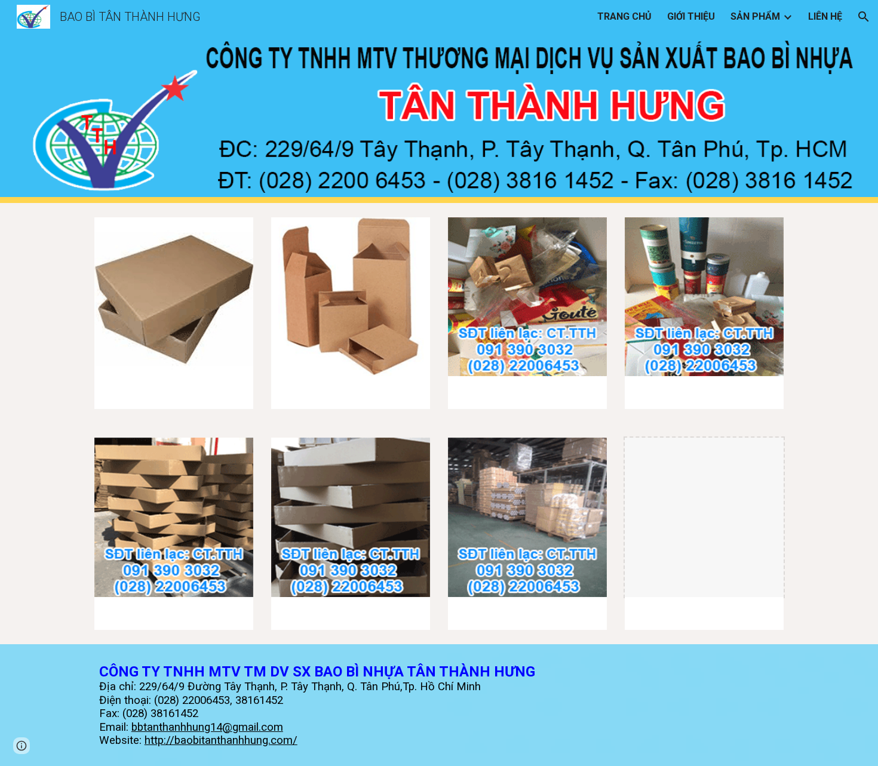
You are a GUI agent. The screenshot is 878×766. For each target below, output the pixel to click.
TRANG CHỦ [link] (624, 16)
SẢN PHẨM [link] (755, 16)
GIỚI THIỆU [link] (691, 16)
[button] (863, 16)
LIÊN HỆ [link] (825, 16)
